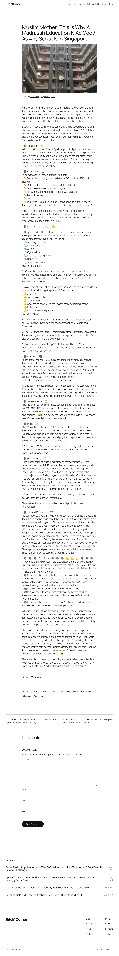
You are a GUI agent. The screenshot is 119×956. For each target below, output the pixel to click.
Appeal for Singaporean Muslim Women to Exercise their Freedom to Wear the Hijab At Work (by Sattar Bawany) (52, 879)
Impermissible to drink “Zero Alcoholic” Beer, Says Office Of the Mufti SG (44, 895)
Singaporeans (39, 696)
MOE (61, 691)
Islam (36, 691)
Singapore (27, 696)
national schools (87, 691)
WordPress (109, 949)
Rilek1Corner (13, 4)
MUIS (68, 691)
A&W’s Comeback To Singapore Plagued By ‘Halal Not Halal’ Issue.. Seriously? (47, 887)
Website (25, 811)
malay (54, 691)
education (27, 691)
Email (24, 800)
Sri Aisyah (36, 677)
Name (24, 789)
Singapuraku (45, 97)
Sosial (53, 97)
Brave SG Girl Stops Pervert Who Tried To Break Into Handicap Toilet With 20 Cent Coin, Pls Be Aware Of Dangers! (54, 868)
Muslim (75, 691)
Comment (26, 759)
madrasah (44, 691)
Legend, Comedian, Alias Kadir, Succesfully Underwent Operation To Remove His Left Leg (31, 721)
